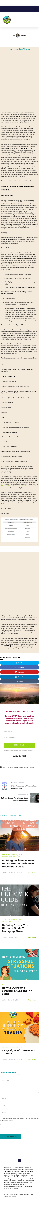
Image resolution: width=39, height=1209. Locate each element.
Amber (23, 35)
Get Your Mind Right (9, 855)
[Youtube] (14, 1201)
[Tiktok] (32, 1201)
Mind (20, 855)
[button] (36, 9)
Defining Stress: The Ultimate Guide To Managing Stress (15, 928)
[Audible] (28, 1201)
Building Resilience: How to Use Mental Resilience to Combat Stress (18, 863)
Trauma (31, 767)
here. (29, 502)
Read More (32, 873)
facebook (21, 667)
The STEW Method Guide (11, 857)
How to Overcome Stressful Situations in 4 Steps (17, 990)
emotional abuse (12, 767)
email (21, 681)
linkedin (21, 677)
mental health (23, 767)
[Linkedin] (17, 1201)
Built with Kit (19, 756)
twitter (20, 663)
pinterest (21, 672)
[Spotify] (25, 1201)
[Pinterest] (21, 1201)
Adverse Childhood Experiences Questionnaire (16, 486)
